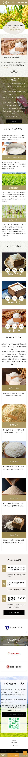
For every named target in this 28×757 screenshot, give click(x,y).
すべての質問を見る (14, 612)
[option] (14, 17)
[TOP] (25, 753)
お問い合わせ (14, 742)
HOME (14, 740)
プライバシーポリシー (14, 745)
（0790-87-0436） (20, 706)
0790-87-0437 (10, 706)
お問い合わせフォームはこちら (14, 714)
